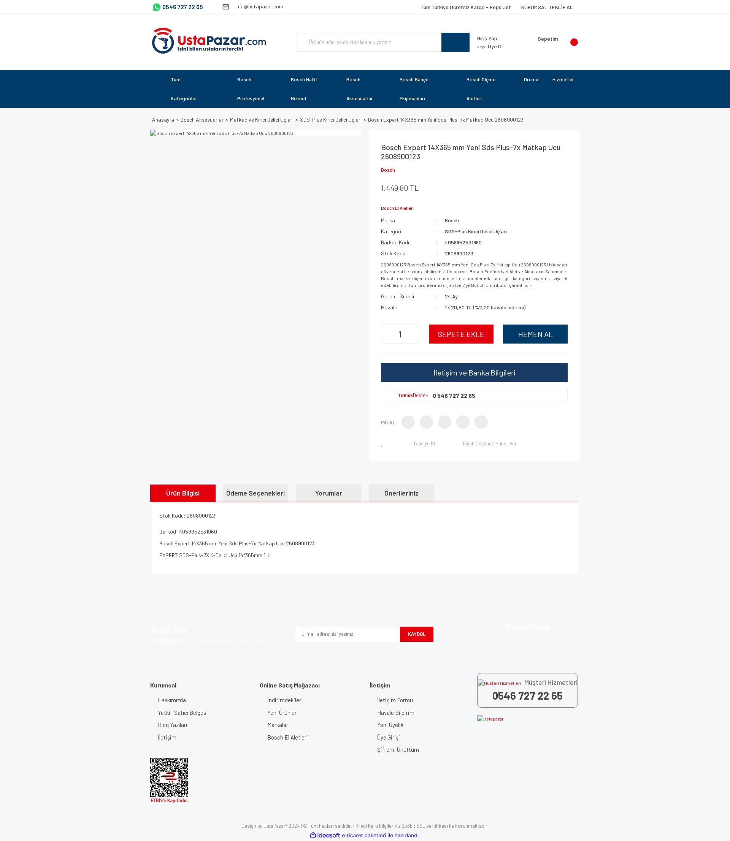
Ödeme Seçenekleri (255, 493)
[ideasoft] (325, 835)
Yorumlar (328, 493)
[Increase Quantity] (412, 334)
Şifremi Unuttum (398, 749)
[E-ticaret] (364, 835)
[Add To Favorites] (383, 443)
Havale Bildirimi (396, 712)
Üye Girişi (388, 737)
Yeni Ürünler (282, 712)
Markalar (277, 724)
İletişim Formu (395, 700)
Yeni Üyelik (390, 724)
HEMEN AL (535, 334)
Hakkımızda (172, 700)
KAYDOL (416, 634)
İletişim (167, 737)
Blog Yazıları (172, 724)
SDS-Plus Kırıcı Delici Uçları (476, 231)
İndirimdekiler (284, 700)
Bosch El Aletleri (287, 737)
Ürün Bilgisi (183, 493)
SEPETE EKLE (461, 334)
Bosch (388, 170)
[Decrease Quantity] (387, 334)
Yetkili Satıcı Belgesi (183, 712)
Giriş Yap (487, 38)
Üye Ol (490, 46)
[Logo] (209, 41)
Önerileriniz (401, 493)
